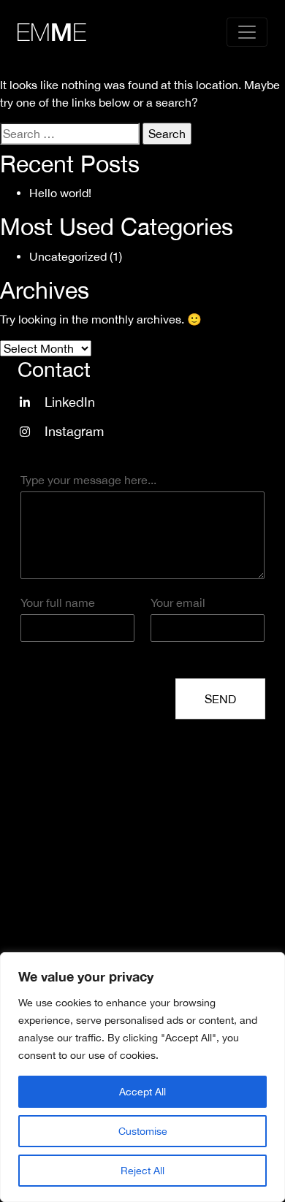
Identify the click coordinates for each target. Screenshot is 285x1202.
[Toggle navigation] (247, 32)
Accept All (142, 1092)
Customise (142, 1131)
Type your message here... (88, 479)
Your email (178, 602)
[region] (142, 1077)
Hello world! (60, 192)
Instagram (74, 431)
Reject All (142, 1170)
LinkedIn (70, 402)
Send (220, 698)
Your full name (57, 602)
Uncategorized (68, 256)
